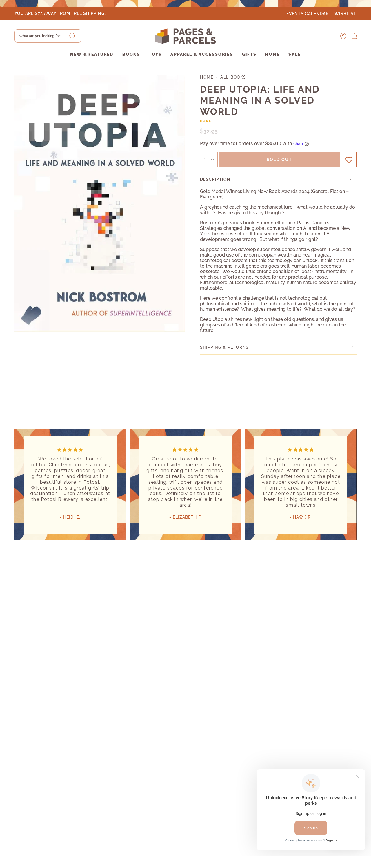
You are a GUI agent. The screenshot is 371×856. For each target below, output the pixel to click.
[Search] (72, 35)
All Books (233, 77)
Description (215, 179)
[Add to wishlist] (349, 159)
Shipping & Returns (224, 347)
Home (206, 77)
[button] (92, 54)
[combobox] (48, 36)
